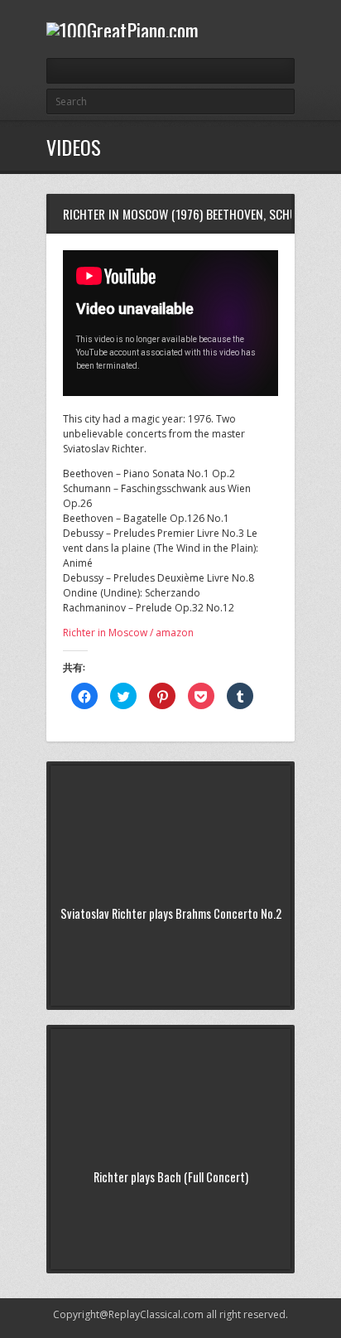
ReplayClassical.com (156, 1314)
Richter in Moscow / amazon (128, 633)
